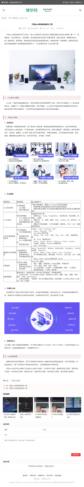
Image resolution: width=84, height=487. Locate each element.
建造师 (25, 475)
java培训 (21, 18)
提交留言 (76, 454)
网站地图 (58, 475)
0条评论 (60, 28)
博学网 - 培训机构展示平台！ (13, 2)
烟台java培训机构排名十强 (18, 385)
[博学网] (42, 10)
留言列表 (6, 462)
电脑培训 (15, 18)
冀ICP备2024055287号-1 (67, 482)
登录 (72, 2)
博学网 (55, 482)
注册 (66, 2)
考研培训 (33, 475)
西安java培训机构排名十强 (18, 388)
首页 (9, 18)
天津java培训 (15, 380)
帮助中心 (79, 2)
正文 (26, 18)
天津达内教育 (34, 28)
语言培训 (50, 475)
